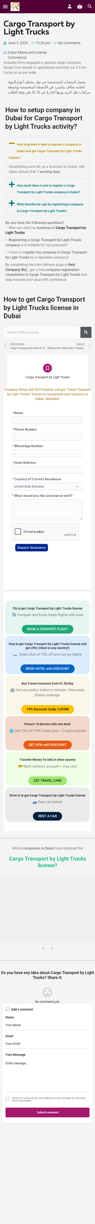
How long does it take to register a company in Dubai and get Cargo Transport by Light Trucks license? (45, 151)
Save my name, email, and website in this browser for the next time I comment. (48, 1099)
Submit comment (47, 1112)
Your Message (16, 1054)
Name (10, 1017)
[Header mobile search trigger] (90, 6)
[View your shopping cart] (80, 6)
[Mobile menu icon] (5, 6)
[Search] (85, 332)
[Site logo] (16, 6)
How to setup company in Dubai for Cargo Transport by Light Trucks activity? (43, 118)
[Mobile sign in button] (69, 6)
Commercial (17, 57)
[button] (47, 150)
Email (9, 1036)
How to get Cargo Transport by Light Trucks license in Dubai (44, 307)
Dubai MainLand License (27, 52)
